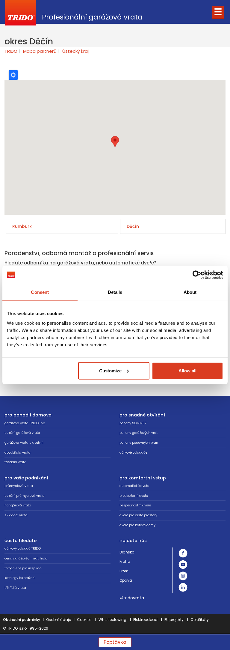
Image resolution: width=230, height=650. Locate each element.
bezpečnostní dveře (135, 505)
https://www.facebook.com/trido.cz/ (182, 553)
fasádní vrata (15, 462)
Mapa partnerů (40, 51)
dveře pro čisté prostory (138, 515)
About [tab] (190, 292)
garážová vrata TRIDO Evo (24, 423)
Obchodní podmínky (21, 619)
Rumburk (22, 226)
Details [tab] (115, 292)
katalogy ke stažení (19, 577)
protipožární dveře (133, 495)
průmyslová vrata (18, 485)
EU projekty (174, 619)
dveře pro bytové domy (137, 525)
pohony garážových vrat (138, 432)
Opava (125, 580)
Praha (124, 561)
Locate (13, 75)
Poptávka (115, 642)
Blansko (126, 552)
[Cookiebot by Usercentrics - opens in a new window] (197, 274)
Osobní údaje (58, 619)
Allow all (187, 370)
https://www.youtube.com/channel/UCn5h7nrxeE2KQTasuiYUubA (182, 564)
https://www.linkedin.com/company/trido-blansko (182, 587)
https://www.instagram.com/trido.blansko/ (182, 575)
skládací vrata (16, 515)
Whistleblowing (112, 619)
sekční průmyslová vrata (24, 495)
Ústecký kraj (75, 51)
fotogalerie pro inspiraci (23, 568)
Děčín (133, 226)
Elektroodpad (145, 619)
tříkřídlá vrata (15, 587)
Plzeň (123, 571)
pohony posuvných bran (138, 442)
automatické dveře (134, 485)
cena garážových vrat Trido (25, 558)
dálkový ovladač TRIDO (22, 548)
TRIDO (10, 51)
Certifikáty (199, 619)
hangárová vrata (17, 505)
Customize (110, 370)
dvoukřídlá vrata (17, 452)
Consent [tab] (40, 292)
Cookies (84, 619)
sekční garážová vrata (22, 432)
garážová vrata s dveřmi (23, 442)
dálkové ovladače (133, 452)
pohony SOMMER (132, 423)
